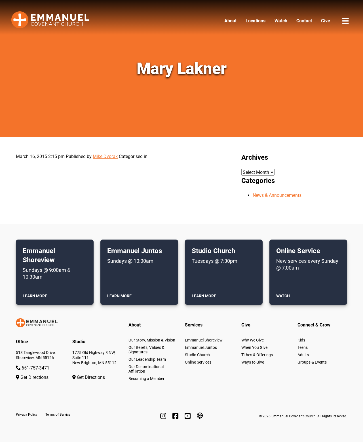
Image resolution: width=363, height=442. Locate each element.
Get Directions (33, 377)
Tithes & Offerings (257, 355)
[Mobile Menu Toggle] (345, 21)
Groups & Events (312, 362)
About (230, 21)
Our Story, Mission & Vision (151, 340)
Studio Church (197, 355)
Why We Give (252, 340)
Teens (302, 347)
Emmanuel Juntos (201, 347)
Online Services (198, 362)
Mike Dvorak (105, 156)
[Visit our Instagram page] (164, 416)
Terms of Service (57, 415)
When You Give (254, 347)
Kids (301, 340)
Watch (281, 21)
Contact (304, 21)
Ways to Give (252, 362)
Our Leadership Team (147, 359)
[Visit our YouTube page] (188, 416)
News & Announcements (277, 195)
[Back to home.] (50, 20)
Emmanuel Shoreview (204, 340)
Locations (255, 21)
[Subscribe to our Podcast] (200, 416)
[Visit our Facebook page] (176, 416)
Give (325, 21)
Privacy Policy (26, 415)
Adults (303, 355)
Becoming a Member (146, 378)
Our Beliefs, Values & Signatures (146, 349)
